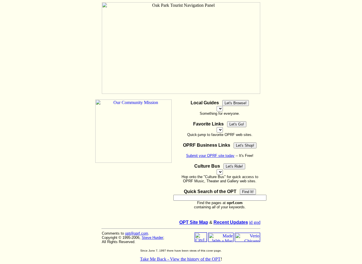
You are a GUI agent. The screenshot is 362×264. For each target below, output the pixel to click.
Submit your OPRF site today (210, 155)
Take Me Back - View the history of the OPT (180, 259)
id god (254, 222)
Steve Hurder (152, 237)
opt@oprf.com (136, 233)
